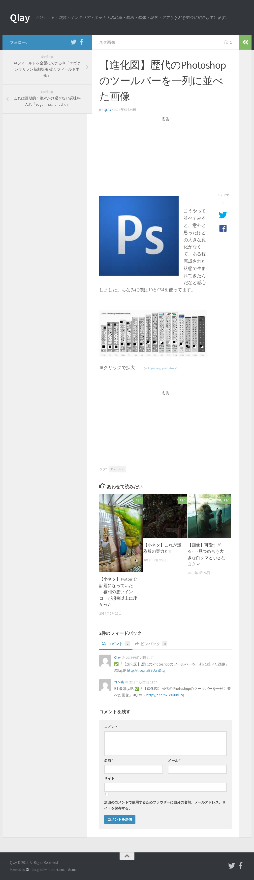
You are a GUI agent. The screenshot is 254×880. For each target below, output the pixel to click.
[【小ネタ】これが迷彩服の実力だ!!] (165, 516)
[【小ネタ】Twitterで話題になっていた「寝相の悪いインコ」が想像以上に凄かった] (121, 533)
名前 (108, 760)
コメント (117, 643)
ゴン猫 (119, 682)
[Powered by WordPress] (27, 869)
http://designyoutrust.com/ (162, 368)
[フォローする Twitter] (73, 42)
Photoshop (117, 469)
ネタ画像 (107, 42)
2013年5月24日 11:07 (140, 658)
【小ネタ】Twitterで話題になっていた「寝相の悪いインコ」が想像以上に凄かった (118, 591)
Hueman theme (66, 870)
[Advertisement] (165, 157)
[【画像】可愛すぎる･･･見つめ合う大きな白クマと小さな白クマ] (209, 516)
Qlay (20, 17)
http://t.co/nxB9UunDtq (146, 670)
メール (174, 760)
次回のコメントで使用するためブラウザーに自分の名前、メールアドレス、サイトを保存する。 (165, 805)
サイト (109, 778)
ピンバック (153, 643)
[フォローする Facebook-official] (81, 42)
